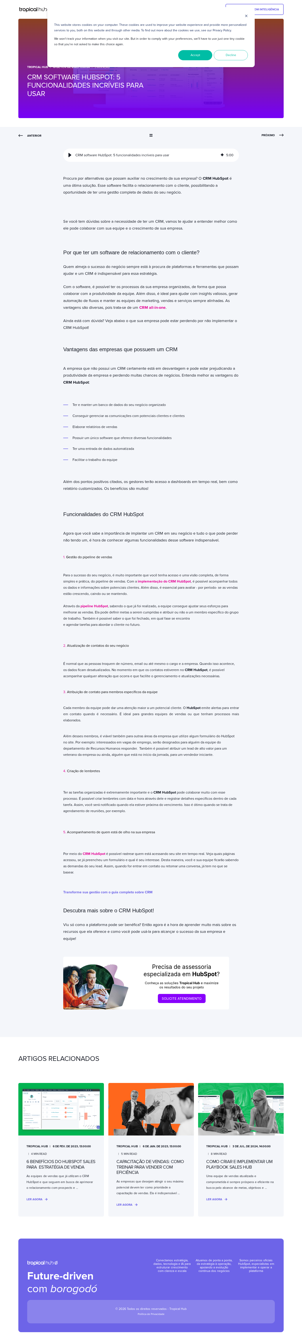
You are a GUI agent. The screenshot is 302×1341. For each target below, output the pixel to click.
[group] (151, 155)
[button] (69, 155)
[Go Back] (151, 136)
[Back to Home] (35, 9)
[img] (222, 155)
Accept (195, 55)
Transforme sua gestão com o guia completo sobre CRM (108, 892)
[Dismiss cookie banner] (246, 16)
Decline (231, 55)
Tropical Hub (37, 67)
